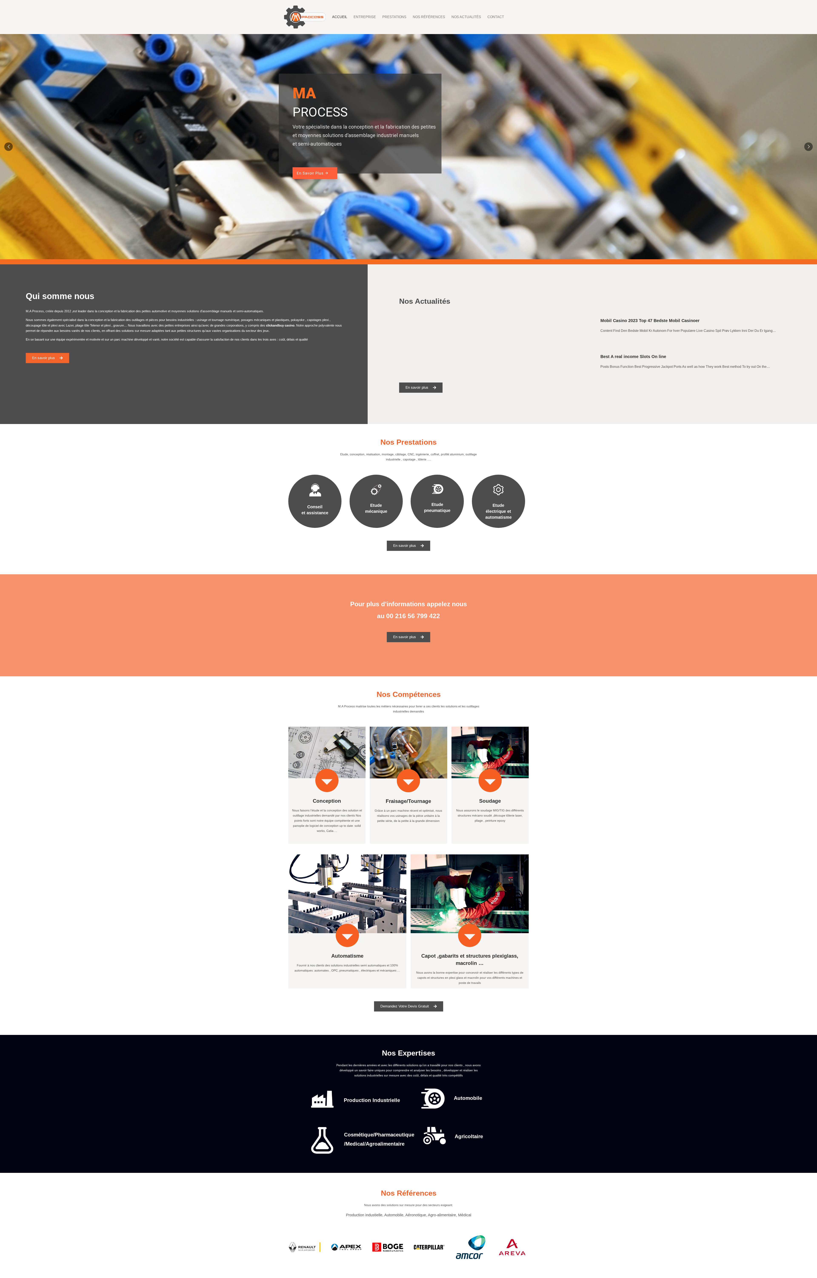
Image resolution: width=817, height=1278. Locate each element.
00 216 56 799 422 (413, 615)
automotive (159, 311)
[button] (47, 358)
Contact (495, 17)
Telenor (95, 325)
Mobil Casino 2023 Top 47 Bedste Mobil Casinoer (650, 320)
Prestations (394, 17)
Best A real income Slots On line (633, 356)
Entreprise (365, 17)
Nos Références (429, 17)
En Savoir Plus (313, 173)
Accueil (339, 17)
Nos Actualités (466, 17)
